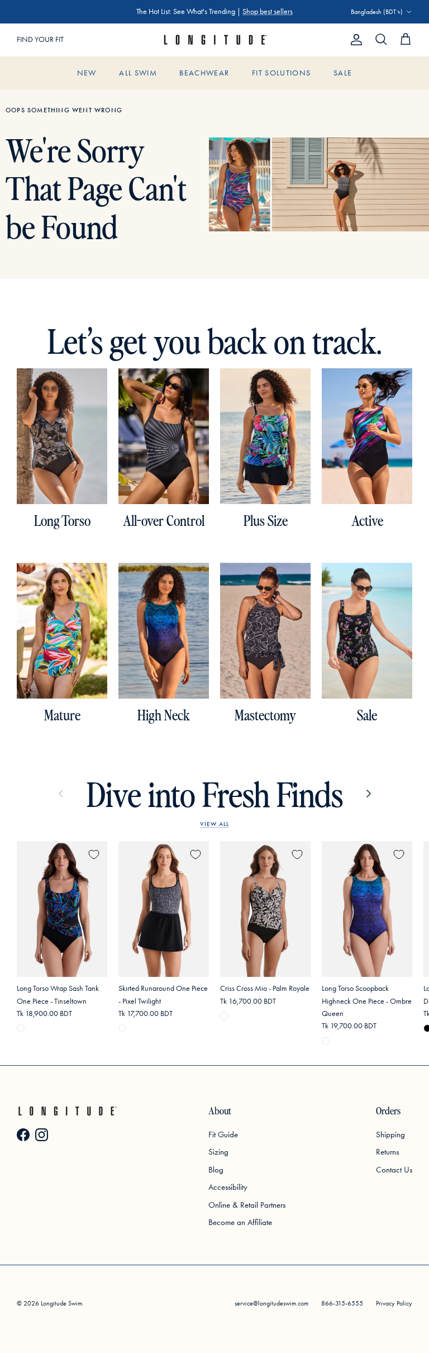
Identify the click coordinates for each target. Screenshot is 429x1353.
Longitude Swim (61, 1303)
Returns (387, 1152)
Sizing (218, 1152)
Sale (342, 73)
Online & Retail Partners (246, 1205)
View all (214, 824)
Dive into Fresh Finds (215, 793)
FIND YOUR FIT (40, 39)
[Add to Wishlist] (93, 854)
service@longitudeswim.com (271, 1303)
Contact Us (394, 1170)
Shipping (390, 1134)
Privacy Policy (394, 1303)
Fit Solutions (281, 73)
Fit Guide (223, 1134)
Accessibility (227, 1187)
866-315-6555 (342, 1303)
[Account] (354, 39)
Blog (215, 1170)
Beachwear (204, 73)
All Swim (138, 73)
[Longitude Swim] (214, 39)
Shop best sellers (267, 11)
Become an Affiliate (240, 1222)
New (87, 73)
